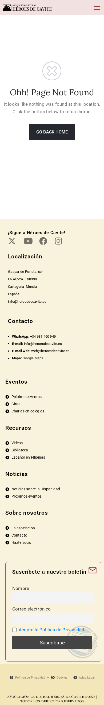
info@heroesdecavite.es (43, 344)
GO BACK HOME (52, 132)
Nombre (20, 588)
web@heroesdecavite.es (50, 351)
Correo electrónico (31, 609)
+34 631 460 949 (43, 336)
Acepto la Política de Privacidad (51, 629)
